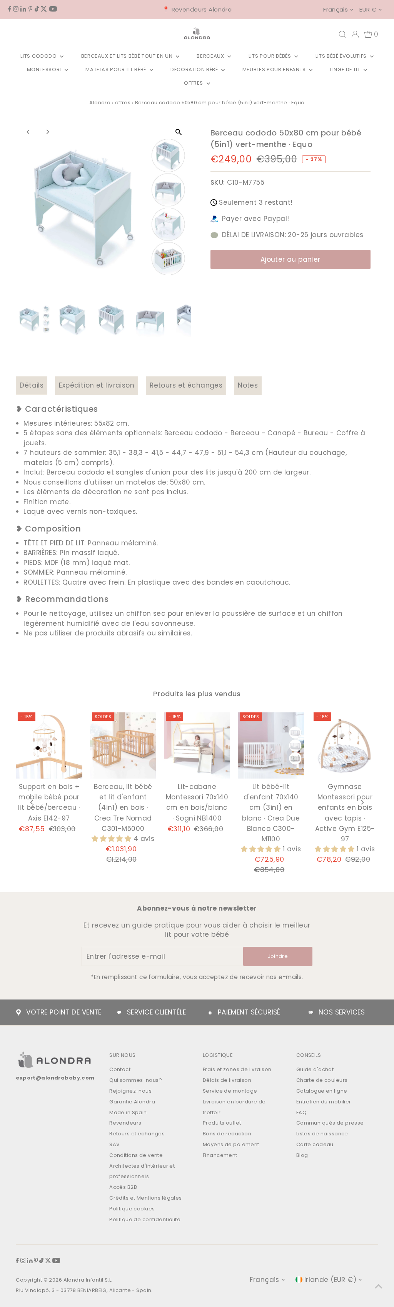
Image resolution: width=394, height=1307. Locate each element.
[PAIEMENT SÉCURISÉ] (210, 1012)
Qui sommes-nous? (135, 1080)
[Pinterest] (30, 9)
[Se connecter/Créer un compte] (355, 34)
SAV (114, 1144)
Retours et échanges (186, 385)
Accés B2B (123, 1187)
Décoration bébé (194, 69)
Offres (194, 83)
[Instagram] (15, 9)
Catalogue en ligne (321, 1091)
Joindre (278, 956)
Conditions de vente (136, 1155)
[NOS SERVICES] (311, 1012)
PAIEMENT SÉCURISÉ (249, 1012)
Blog (302, 1155)
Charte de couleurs (322, 1080)
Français (335, 9)
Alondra (99, 102)
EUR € (367, 9)
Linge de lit (346, 69)
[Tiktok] (37, 9)
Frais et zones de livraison (237, 1069)
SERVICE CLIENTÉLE (156, 1012)
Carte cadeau (315, 1144)
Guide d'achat (315, 1069)
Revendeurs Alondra (202, 9)
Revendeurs (125, 1122)
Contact (119, 1069)
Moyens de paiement (231, 1144)
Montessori (45, 69)
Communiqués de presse (330, 1122)
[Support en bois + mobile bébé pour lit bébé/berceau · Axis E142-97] (49, 745)
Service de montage (230, 1091)
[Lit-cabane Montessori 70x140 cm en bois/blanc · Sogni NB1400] (197, 745)
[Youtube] (53, 9)
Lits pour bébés (270, 56)
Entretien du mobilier (323, 1101)
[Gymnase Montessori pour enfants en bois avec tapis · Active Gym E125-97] (345, 745)
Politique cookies (132, 1208)
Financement (220, 1155)
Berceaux (211, 56)
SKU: (217, 182)
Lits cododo (39, 56)
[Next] (47, 131)
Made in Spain (128, 1112)
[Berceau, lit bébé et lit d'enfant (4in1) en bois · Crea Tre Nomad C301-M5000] (123, 745)
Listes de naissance (322, 1133)
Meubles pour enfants (274, 69)
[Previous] (28, 131)
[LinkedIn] (23, 9)
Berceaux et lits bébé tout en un (127, 56)
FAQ (301, 1112)
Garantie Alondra (132, 1101)
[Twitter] (44, 9)
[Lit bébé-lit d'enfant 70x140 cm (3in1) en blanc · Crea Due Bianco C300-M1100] (271, 745)
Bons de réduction (227, 1133)
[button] (113, 838)
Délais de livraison (227, 1080)
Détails (31, 385)
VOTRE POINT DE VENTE (64, 1012)
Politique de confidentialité (144, 1219)
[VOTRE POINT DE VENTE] (18, 1012)
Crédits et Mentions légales (145, 1198)
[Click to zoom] (178, 131)
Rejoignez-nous (130, 1091)
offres (123, 102)
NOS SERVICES (342, 1012)
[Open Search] (342, 34)
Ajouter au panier (290, 259)
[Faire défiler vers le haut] (378, 1286)
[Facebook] (9, 9)
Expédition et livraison (96, 385)
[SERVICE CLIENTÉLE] (119, 1012)
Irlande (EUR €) (330, 1279)
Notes (248, 385)
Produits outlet (222, 1122)
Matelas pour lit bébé (116, 69)
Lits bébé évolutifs (342, 56)
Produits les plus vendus (197, 694)
